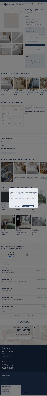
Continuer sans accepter (31, 189)
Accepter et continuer (28, 206)
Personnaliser (17, 206)
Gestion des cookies (25, 198)
